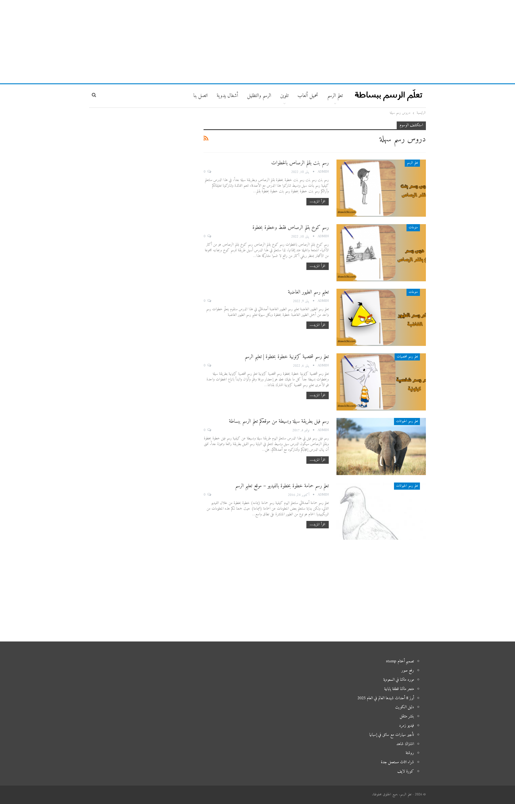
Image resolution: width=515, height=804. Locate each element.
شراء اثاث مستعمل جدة (397, 762)
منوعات (413, 227)
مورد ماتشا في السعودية (398, 679)
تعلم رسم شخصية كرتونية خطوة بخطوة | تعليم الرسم (287, 356)
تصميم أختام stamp (400, 661)
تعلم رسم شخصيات (407, 357)
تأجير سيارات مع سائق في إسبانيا (391, 735)
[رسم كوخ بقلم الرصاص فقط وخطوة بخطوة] (381, 252)
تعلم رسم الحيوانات (407, 421)
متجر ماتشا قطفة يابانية (399, 689)
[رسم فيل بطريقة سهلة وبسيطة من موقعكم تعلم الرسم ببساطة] (381, 446)
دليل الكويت (404, 707)
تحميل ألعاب (307, 95)
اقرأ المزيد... (317, 202)
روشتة (410, 753)
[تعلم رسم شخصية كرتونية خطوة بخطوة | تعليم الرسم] (381, 381)
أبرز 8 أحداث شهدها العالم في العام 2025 (385, 698)
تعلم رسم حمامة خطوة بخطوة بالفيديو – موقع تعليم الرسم (282, 486)
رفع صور (407, 670)
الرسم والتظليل (259, 95)
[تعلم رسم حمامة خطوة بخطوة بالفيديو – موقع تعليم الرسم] (381, 511)
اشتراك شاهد (405, 744)
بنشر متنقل (407, 716)
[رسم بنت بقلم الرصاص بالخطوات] (381, 188)
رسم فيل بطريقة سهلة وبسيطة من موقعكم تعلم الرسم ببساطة (279, 421)
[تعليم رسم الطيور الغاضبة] (381, 317)
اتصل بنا (200, 95)
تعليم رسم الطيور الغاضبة (308, 292)
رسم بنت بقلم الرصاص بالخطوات (300, 163)
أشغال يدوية (227, 95)
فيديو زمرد (406, 725)
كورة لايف (405, 771)
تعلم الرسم (335, 95)
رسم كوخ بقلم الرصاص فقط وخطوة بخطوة (290, 227)
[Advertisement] (257, 41)
